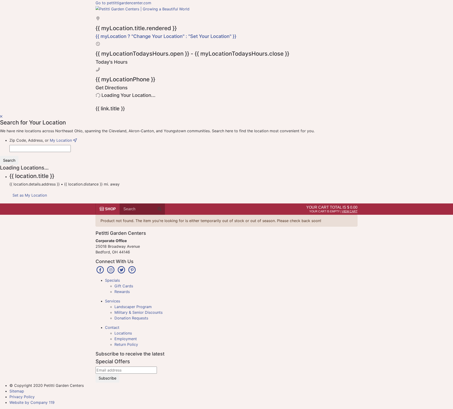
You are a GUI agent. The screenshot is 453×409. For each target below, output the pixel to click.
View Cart (349, 211)
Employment (125, 338)
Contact (112, 327)
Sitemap (16, 391)
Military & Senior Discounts (138, 312)
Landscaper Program (133, 306)
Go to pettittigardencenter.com (123, 2)
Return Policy (126, 344)
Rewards (122, 291)
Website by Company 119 (32, 402)
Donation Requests (131, 318)
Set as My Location (30, 195)
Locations (123, 333)
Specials (112, 280)
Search (9, 160)
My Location (61, 140)
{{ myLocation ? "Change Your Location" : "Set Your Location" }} (166, 36)
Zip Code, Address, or (41, 140)
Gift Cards (123, 286)
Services (112, 301)
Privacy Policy (22, 396)
